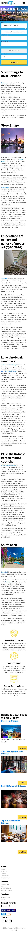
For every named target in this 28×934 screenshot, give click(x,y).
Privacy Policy (5, 878)
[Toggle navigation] (24, 3)
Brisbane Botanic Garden (8, 465)
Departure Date (5, 35)
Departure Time (5, 41)
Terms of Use (5, 875)
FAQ (2, 886)
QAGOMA (4, 279)
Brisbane (4, 83)
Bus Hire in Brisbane (9, 721)
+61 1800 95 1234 (6, 890)
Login (3, 899)
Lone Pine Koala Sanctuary (9, 371)
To (2, 28)
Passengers (4, 53)
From (2, 22)
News (3, 869)
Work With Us (5, 897)
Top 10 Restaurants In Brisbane (10, 821)
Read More (22, 748)
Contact (3, 873)
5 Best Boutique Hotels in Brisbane (12, 752)
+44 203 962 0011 (6, 888)
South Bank (4, 572)
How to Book (5, 884)
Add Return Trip (14, 50)
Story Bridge (5, 187)
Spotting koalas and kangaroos (10, 365)
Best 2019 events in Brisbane (13, 786)
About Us (4, 871)
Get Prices (14, 62)
